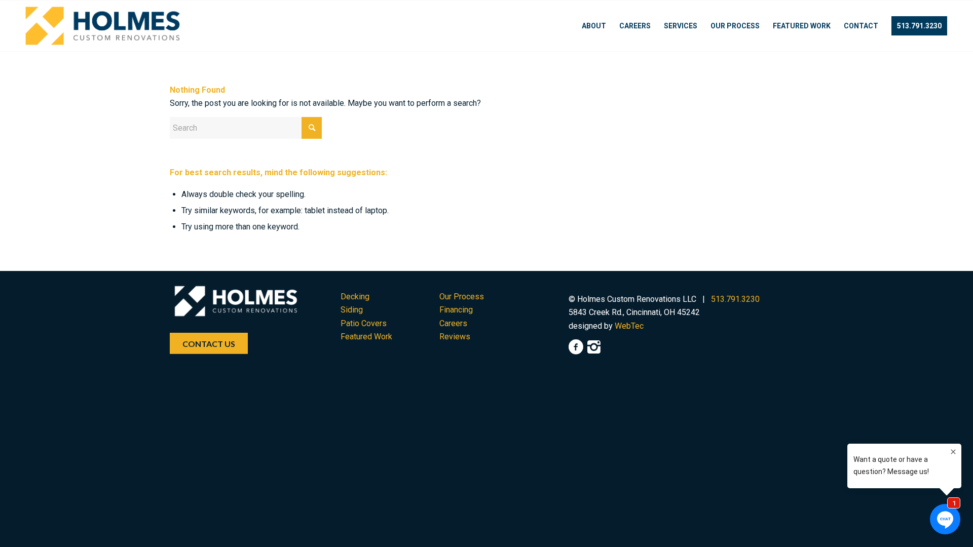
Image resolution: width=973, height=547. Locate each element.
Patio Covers (364, 323)
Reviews (454, 336)
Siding (352, 310)
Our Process (461, 296)
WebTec (629, 326)
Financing (456, 310)
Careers (453, 323)
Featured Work (366, 336)
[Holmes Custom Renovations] (102, 26)
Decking (355, 296)
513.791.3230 (735, 299)
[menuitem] (594, 26)
